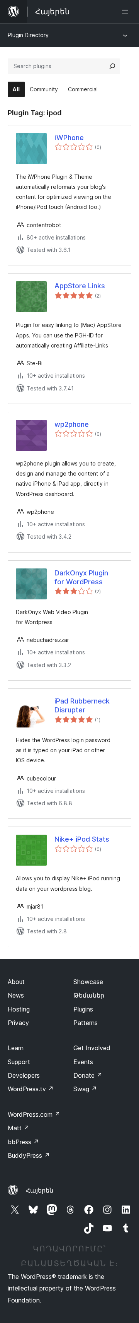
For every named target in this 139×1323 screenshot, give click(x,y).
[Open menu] (126, 11)
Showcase (88, 982)
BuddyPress (29, 1155)
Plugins (83, 1009)
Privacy (18, 1023)
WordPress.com (34, 1114)
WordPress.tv (31, 1089)
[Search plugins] (112, 66)
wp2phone (71, 424)
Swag (85, 1089)
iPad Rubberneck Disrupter (82, 705)
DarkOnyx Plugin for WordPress (81, 577)
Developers (24, 1075)
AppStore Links (79, 286)
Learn (16, 1048)
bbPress (23, 1142)
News (16, 995)
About (16, 982)
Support (19, 1062)
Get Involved (91, 1048)
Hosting (19, 1009)
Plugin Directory (28, 35)
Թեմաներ (88, 995)
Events (83, 1062)
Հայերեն (39, 1190)
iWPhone (69, 137)
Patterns (85, 1023)
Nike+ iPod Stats (81, 839)
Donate (87, 1075)
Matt (18, 1128)
